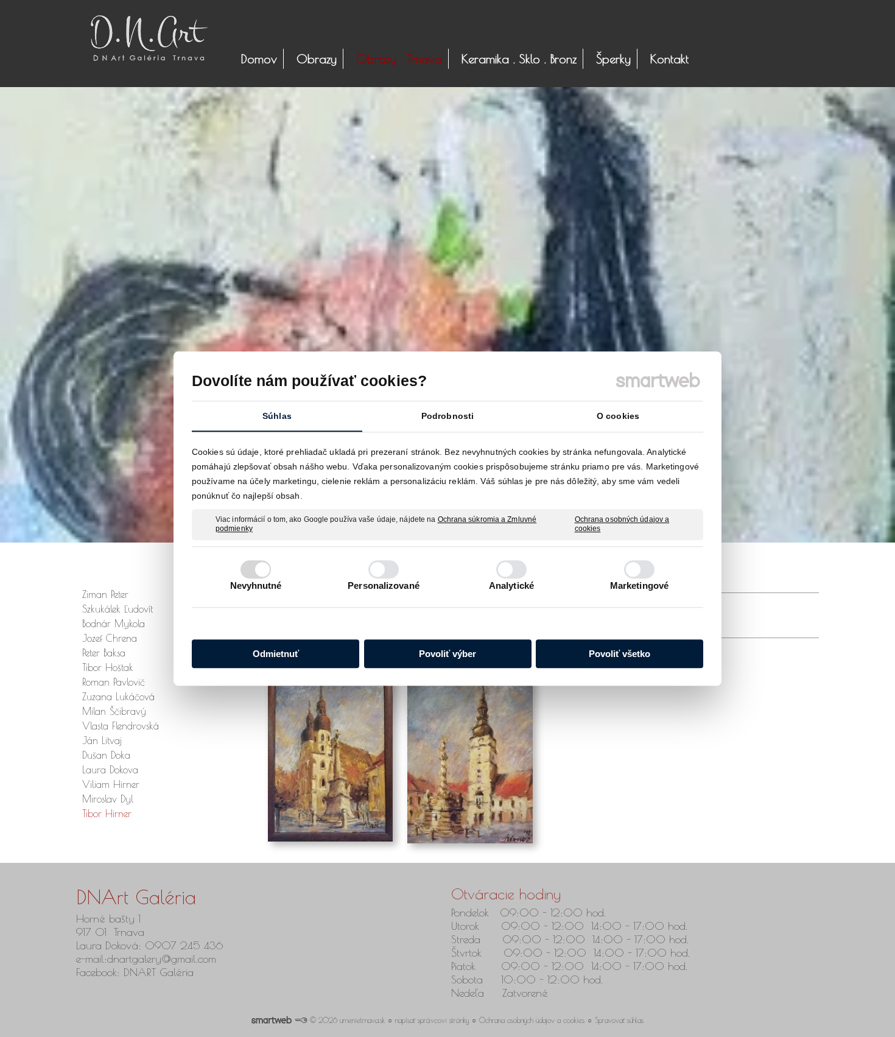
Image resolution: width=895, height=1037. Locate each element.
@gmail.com (188, 958)
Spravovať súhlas (619, 1020)
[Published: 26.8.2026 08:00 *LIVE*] (301, 1020)
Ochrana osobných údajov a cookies (622, 524)
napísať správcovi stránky (432, 1020)
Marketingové (639, 585)
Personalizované (383, 585)
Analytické (511, 585)
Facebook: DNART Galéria (136, 972)
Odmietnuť (276, 654)
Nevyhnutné (256, 585)
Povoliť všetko (619, 654)
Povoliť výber (447, 654)
